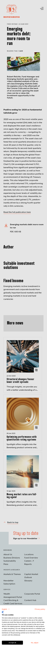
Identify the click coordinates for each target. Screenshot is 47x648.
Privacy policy (40, 609)
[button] (6, 609)
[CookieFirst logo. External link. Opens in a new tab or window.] (3, 612)
